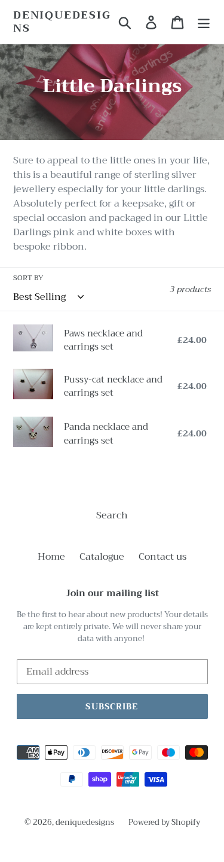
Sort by (28, 277)
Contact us (162, 556)
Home (51, 556)
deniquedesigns (62, 22)
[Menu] (204, 21)
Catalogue (101, 556)
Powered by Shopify (164, 822)
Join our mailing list (112, 593)
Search (112, 515)
